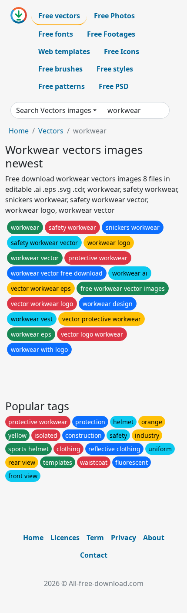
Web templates (64, 51)
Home (19, 131)
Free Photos (114, 15)
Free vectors (59, 15)
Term (95, 537)
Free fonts (55, 34)
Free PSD (114, 86)
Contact (93, 555)
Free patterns (61, 86)
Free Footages (111, 34)
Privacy (123, 537)
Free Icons (121, 51)
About (153, 537)
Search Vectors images (53, 110)
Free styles (115, 69)
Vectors (50, 131)
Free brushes (60, 69)
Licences (65, 537)
